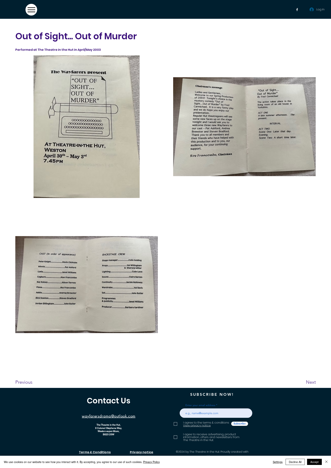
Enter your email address (200, 405)
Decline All (295, 462)
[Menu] (31, 10)
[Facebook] (297, 9)
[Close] (326, 462)
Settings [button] (278, 462)
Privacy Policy (151, 462)
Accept (314, 462)
